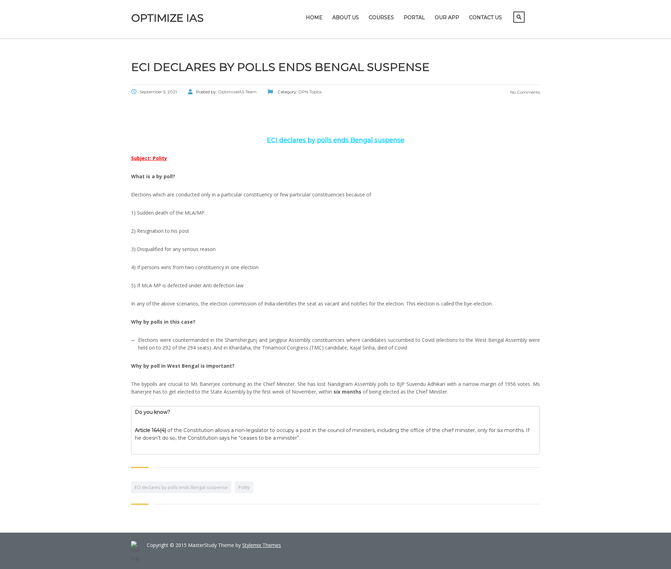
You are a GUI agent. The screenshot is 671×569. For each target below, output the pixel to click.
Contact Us (485, 17)
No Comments (524, 92)
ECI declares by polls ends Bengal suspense (181, 487)
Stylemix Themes (261, 545)
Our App (447, 17)
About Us (345, 17)
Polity (244, 487)
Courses (381, 17)
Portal (414, 17)
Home (314, 17)
